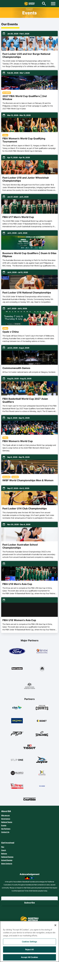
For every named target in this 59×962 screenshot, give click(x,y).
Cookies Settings (29, 941)
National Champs (7, 857)
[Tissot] (29, 746)
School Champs (6, 860)
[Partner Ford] (17, 651)
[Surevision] (42, 786)
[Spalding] (42, 733)
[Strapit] (17, 786)
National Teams (6, 822)
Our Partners (5, 829)
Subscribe (29, 902)
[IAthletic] (42, 668)
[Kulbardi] (42, 773)
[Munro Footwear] (17, 773)
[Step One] (17, 759)
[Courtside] (29, 799)
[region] (29, 941)
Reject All (29, 949)
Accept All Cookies (29, 957)
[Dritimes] (17, 720)
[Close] (55, 925)
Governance (5, 819)
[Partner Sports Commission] (29, 685)
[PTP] (17, 733)
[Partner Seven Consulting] (42, 651)
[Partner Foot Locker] (17, 668)
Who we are (5, 815)
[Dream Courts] (42, 707)
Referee (4, 853)
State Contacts (6, 863)
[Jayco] (42, 759)
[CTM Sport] (17, 707)
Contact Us (5, 832)
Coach (3, 850)
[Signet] (42, 720)
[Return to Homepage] (29, 3)
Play (2, 847)
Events (3, 825)
